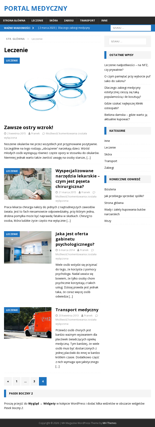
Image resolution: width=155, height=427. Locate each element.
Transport (87, 20)
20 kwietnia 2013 (69, 315)
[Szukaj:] (131, 28)
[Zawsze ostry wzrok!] (52, 90)
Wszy (107, 221)
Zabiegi (69, 20)
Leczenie (37, 20)
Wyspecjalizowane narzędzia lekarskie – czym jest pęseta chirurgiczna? (78, 178)
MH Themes (109, 423)
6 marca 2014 (67, 250)
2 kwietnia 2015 (16, 133)
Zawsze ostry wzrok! (28, 127)
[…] (89, 157)
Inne (104, 20)
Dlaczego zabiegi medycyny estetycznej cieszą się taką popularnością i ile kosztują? (122, 92)
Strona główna (14, 20)
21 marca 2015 (67, 192)
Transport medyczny (77, 309)
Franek (35, 133)
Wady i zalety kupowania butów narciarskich (125, 212)
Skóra (53, 20)
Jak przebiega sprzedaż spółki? (124, 196)
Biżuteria (110, 189)
